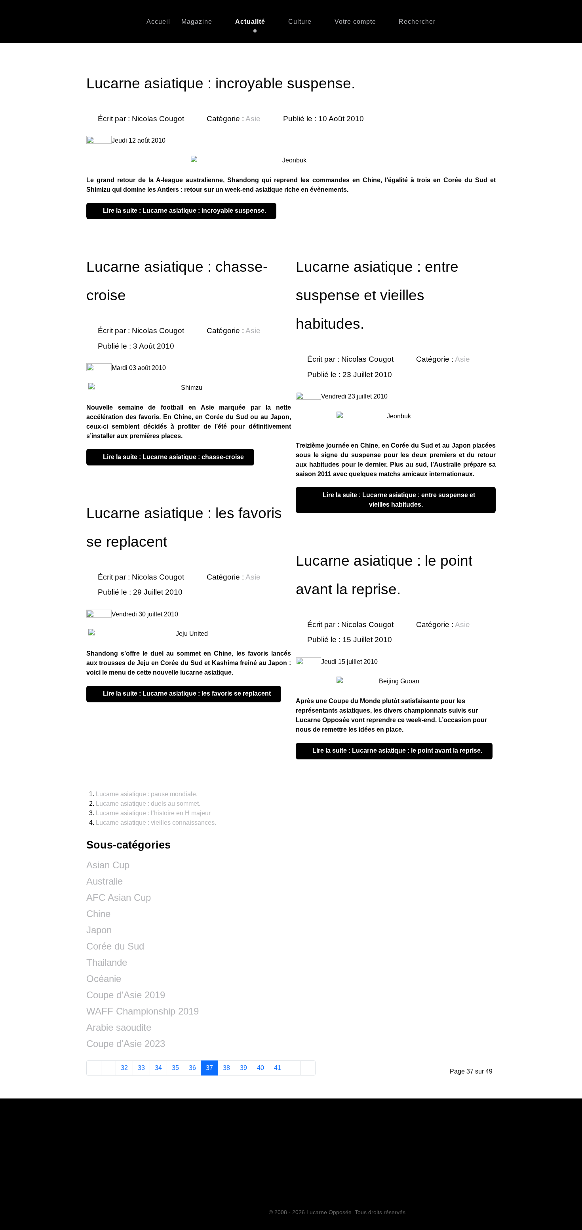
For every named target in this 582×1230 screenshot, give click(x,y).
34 (158, 1067)
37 (209, 1067)
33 (141, 1067)
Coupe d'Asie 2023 (125, 1043)
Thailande (106, 962)
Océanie (103, 978)
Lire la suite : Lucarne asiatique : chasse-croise (172, 457)
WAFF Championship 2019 (142, 1011)
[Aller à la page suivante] (293, 1068)
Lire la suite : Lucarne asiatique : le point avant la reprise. (396, 750)
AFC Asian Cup (118, 897)
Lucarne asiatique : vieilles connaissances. (156, 822)
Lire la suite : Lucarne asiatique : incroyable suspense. (183, 210)
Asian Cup (107, 865)
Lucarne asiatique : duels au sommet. (148, 803)
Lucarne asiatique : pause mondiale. (147, 794)
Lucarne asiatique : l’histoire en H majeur (153, 813)
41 (277, 1067)
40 (260, 1067)
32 (124, 1067)
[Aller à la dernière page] (308, 1068)
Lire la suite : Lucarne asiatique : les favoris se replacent (186, 693)
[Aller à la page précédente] (108, 1068)
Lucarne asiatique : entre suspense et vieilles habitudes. (377, 295)
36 (192, 1067)
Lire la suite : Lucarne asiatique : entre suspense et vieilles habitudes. (398, 500)
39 (243, 1067)
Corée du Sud (115, 946)
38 (226, 1067)
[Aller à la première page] (93, 1068)
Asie (253, 118)
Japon (99, 930)
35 (175, 1067)
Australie (104, 881)
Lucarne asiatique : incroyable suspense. (220, 83)
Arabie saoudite (118, 1027)
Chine (98, 913)
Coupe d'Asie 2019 (125, 995)
